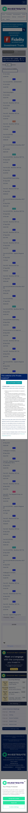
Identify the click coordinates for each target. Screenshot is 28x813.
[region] (14, 795)
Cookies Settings (14, 807)
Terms (9, 435)
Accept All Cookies (14, 798)
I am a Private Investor (14, 382)
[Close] (25, 781)
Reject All (14, 802)
